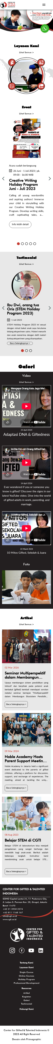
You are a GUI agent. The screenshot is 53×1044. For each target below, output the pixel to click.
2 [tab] (22, 243)
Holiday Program (26, 979)
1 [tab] (18, 243)
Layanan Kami (27, 967)
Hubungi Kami (27, 1009)
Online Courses (26, 976)
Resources (26, 988)
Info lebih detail (20, 224)
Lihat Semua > (26, 52)
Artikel (26, 993)
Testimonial (26, 1003)
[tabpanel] (26, 174)
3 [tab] (26, 243)
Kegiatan (26, 996)
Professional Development (26, 983)
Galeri (27, 1000)
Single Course (26, 972)
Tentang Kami (26, 962)
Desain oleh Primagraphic (26, 1039)
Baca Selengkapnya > (20, 343)
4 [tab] (30, 243)
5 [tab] (34, 243)
